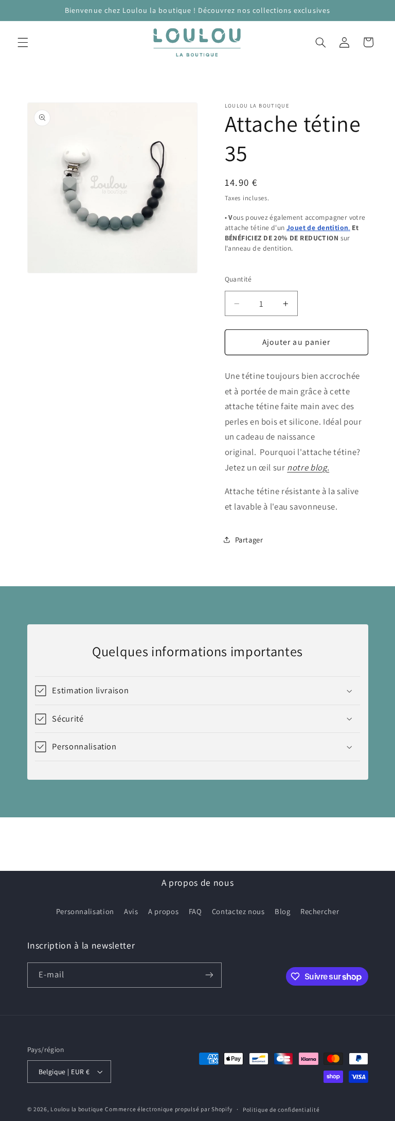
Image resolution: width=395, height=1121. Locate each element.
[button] (22, 42)
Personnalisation (85, 911)
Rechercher (319, 911)
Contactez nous (238, 911)
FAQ (195, 911)
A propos (163, 911)
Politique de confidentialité (281, 1109)
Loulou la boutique (76, 1109)
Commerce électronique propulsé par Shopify (168, 1109)
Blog (283, 911)
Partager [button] (249, 540)
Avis (131, 911)
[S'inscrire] (209, 975)
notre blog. (308, 467)
